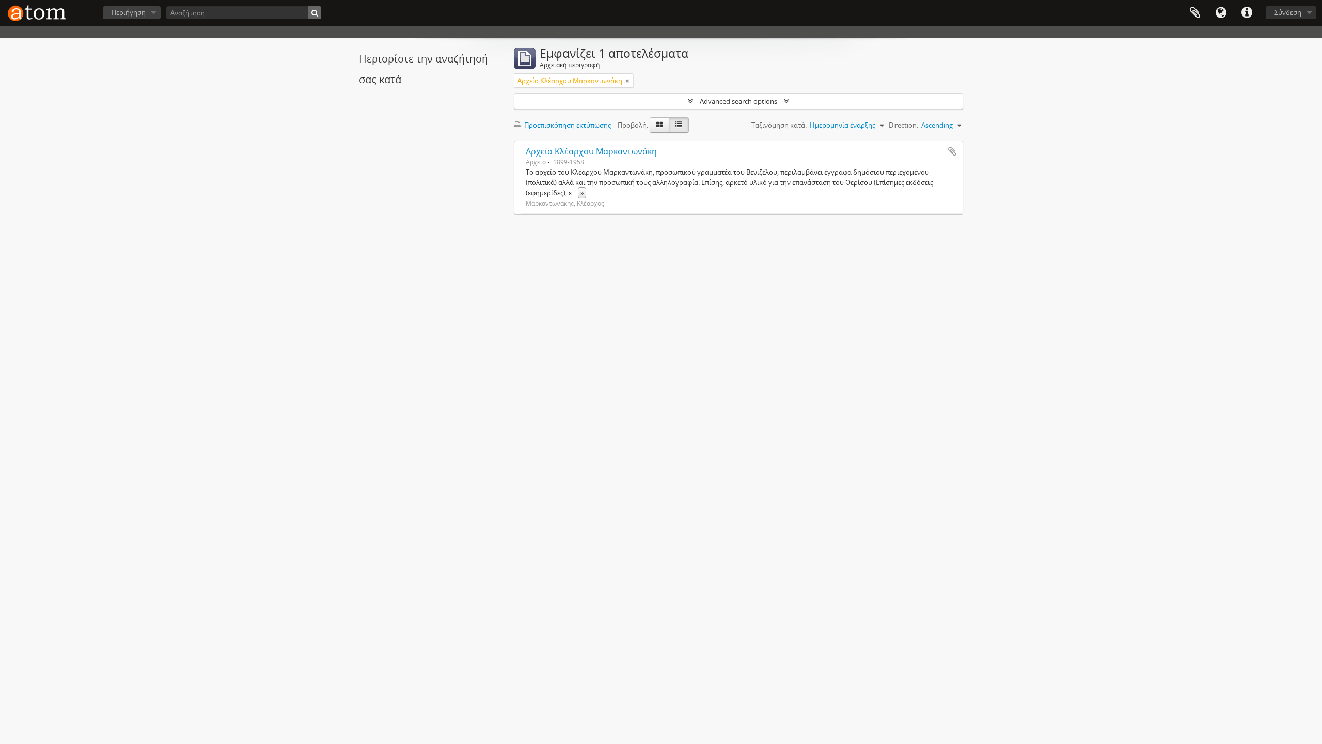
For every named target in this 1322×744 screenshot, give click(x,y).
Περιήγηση (129, 12)
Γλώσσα (1221, 13)
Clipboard (1195, 13)
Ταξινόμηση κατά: (779, 125)
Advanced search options (738, 101)
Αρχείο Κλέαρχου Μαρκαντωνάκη (591, 151)
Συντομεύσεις (1247, 13)
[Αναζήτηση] (314, 12)
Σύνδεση (1287, 12)
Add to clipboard (952, 151)
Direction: (903, 125)
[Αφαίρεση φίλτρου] (627, 80)
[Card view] (659, 125)
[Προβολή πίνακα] (679, 125)
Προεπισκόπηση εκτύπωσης (567, 125)
